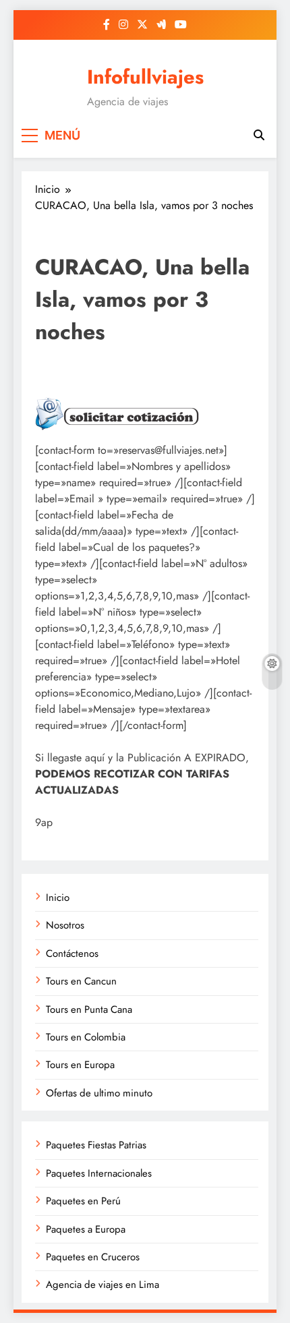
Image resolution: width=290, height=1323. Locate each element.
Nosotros (65, 925)
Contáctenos (72, 953)
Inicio (57, 897)
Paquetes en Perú (83, 1201)
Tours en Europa (80, 1064)
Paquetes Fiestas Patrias (96, 1145)
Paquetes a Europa (85, 1229)
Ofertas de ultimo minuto (99, 1093)
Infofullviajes (145, 77)
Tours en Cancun (81, 981)
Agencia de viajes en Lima (102, 1284)
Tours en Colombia (85, 1037)
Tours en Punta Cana (89, 1009)
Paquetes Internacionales (99, 1173)
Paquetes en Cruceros (93, 1257)
